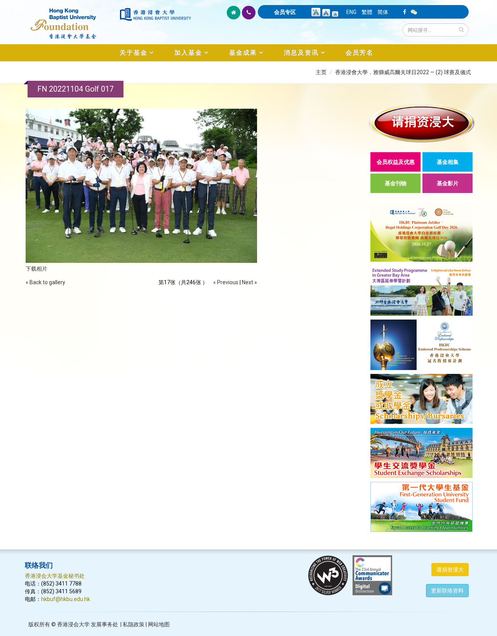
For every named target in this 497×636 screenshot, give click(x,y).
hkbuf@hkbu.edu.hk (65, 599)
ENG (351, 12)
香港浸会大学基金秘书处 (55, 576)
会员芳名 (360, 52)
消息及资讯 (301, 52)
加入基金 (188, 52)
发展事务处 (104, 624)
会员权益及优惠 (396, 162)
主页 (321, 72)
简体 (382, 12)
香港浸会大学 (73, 624)
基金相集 (448, 162)
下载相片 (36, 269)
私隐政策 (133, 624)
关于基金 (134, 52)
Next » (249, 282)
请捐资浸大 (450, 569)
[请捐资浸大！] (421, 122)
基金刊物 (396, 183)
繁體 (366, 12)
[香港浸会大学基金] (71, 19)
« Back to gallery (45, 282)
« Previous (225, 282)
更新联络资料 (447, 590)
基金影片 (448, 183)
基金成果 (243, 52)
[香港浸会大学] (155, 14)
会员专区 (285, 12)
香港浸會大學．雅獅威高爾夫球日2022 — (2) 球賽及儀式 (403, 72)
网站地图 (159, 624)
